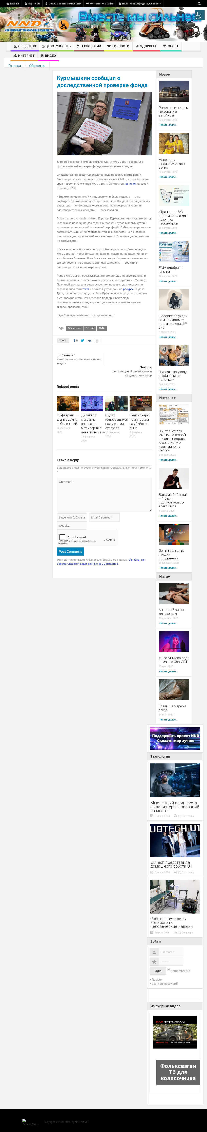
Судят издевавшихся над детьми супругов (116, 421)
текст (85, 289)
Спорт (173, 46)
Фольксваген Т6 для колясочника (178, 1072)
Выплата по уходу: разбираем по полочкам (173, 376)
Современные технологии (65, 3)
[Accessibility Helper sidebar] (200, 15)
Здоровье (148, 46)
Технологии (90, 46)
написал (130, 183)
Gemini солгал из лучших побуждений (172, 554)
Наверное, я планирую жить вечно (172, 163)
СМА (102, 328)
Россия (90, 328)
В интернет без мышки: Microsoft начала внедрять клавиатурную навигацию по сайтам (172, 440)
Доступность (59, 46)
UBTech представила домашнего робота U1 (171, 864)
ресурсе (128, 289)
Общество (27, 46)
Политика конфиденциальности (141, 3)
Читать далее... (168, 124)
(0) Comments (186, 816)
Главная (14, 3)
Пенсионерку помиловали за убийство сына (140, 421)
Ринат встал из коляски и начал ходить (79, 359)
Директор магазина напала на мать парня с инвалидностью (93, 423)
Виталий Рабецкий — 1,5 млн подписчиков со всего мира (173, 500)
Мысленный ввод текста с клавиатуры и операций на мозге (174, 807)
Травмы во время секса (172, 708)
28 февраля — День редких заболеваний (67, 419)
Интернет (26, 56)
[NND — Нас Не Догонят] (37, 24)
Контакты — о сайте (102, 3)
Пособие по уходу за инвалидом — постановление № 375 (173, 321)
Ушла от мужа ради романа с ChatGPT (174, 660)
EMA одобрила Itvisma (170, 270)
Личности (120, 46)
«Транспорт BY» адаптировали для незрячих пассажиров (173, 217)
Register (157, 979)
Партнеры (34, 3)
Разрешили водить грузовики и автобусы (173, 111)
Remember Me (180, 971)
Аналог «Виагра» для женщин (172, 612)
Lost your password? (165, 983)
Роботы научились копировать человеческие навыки (171, 922)
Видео (50, 56)
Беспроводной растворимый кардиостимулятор (132, 371)
